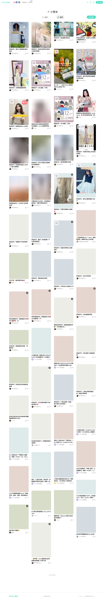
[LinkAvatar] (10, 53)
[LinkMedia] (19, 35)
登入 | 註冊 (99, 2)
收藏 (92, 17)
